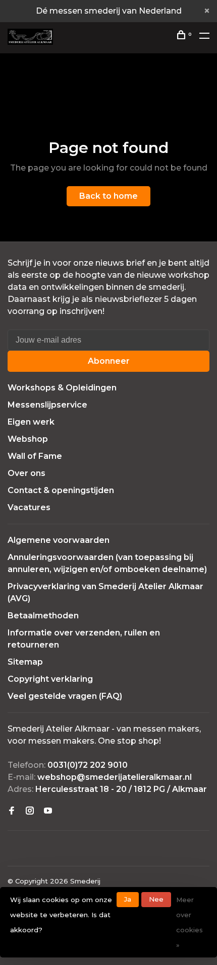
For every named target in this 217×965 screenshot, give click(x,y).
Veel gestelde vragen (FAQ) (65, 696)
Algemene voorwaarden (59, 540)
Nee (156, 899)
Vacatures (29, 507)
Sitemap (25, 662)
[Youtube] (48, 811)
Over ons (26, 473)
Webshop (28, 439)
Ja (127, 899)
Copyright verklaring (50, 679)
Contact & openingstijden (61, 490)
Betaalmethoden (43, 615)
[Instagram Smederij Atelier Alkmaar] (30, 811)
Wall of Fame (35, 456)
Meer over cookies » (189, 922)
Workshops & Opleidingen (62, 387)
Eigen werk (31, 422)
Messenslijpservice (47, 405)
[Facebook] (12, 811)
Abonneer (109, 361)
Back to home (108, 196)
